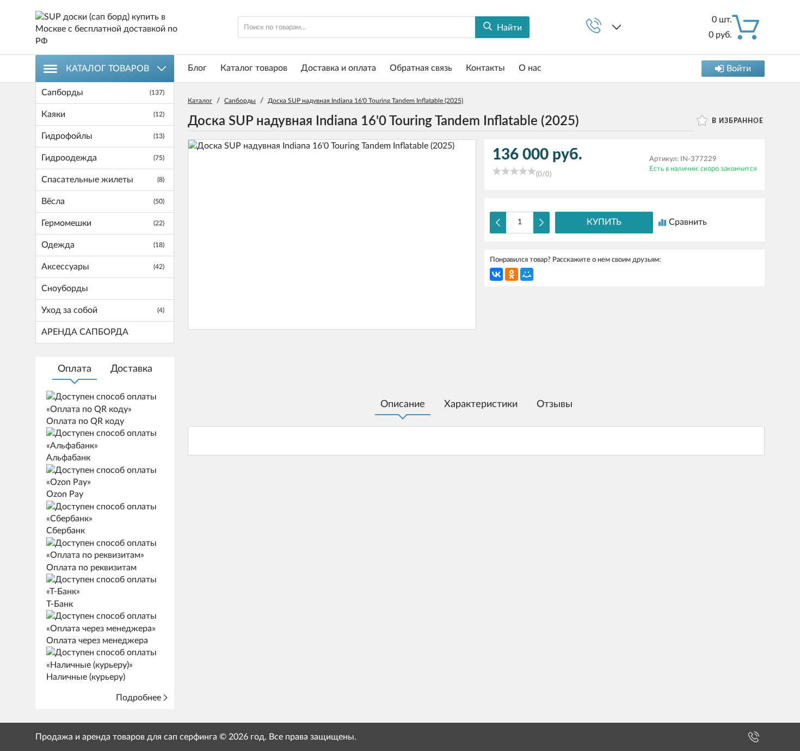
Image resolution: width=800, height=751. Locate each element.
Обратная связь (421, 68)
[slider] (514, 171)
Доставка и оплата (338, 68)
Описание (402, 404)
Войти (739, 68)
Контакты (485, 68)
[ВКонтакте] (496, 274)
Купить (604, 222)
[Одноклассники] (511, 274)
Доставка (131, 369)
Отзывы (555, 404)
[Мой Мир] (526, 274)
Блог (197, 68)
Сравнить (688, 222)
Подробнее (138, 697)
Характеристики (481, 404)
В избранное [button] (737, 121)
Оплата (74, 369)
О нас (530, 68)
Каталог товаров (107, 68)
